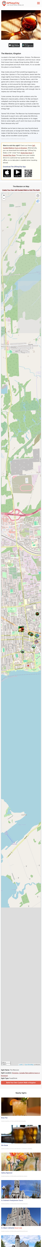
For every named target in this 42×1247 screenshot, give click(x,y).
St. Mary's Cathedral (7, 1228)
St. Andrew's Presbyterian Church (12, 1200)
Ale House (4, 1145)
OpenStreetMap (29, 1064)
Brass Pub (4, 1118)
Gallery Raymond (6, 1173)
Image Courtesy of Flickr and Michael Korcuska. (13, 1121)
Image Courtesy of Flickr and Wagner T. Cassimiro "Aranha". (16, 1149)
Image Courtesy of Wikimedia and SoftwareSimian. (14, 1204)
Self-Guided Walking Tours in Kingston (19, 146)
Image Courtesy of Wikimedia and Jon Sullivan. (13, 139)
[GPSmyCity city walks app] (13, 3)
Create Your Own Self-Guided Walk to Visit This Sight (21, 190)
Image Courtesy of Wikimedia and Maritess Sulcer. (14, 1176)
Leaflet (21, 1064)
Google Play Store (9, 155)
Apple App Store (26, 153)
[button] (20, 628)
